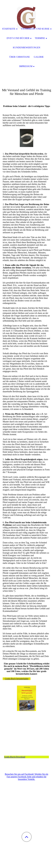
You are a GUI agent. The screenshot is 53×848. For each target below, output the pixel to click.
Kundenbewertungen (26, 47)
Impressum (25, 66)
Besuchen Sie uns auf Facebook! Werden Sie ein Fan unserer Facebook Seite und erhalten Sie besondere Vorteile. (26, 776)
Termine (40, 38)
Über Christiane (19, 57)
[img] (26, 17)
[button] (26, 836)
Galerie (39, 57)
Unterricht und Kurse (35, 29)
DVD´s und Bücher (18, 38)
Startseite (8, 29)
